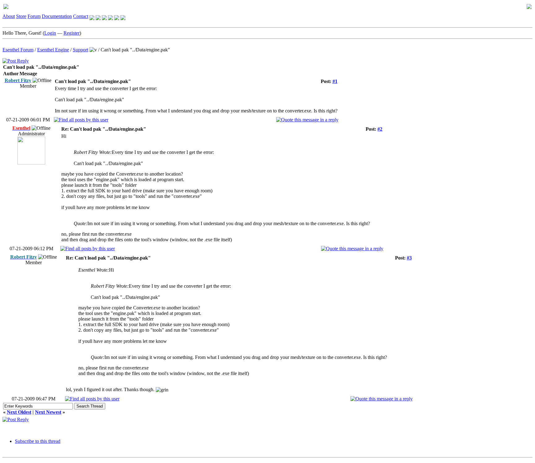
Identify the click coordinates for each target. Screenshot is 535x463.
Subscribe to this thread (37, 441)
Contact (80, 16)
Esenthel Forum (17, 49)
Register (71, 33)
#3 (409, 257)
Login (50, 33)
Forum (34, 16)
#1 (335, 81)
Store (21, 16)
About (8, 16)
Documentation (57, 16)
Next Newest (48, 412)
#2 (379, 129)
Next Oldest (19, 412)
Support (80, 49)
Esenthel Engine (53, 49)
